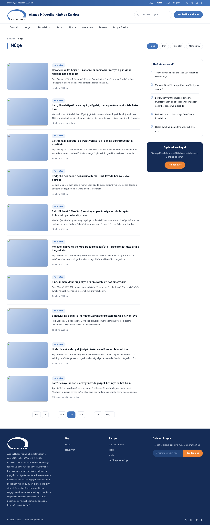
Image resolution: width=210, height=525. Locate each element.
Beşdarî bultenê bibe (188, 14)
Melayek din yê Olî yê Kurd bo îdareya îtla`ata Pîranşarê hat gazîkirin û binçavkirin (95, 249)
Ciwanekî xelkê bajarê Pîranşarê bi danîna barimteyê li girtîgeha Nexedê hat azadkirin (91, 72)
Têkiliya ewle (175, 165)
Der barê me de (116, 444)
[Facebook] (201, 3)
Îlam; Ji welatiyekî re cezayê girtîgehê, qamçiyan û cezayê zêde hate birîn (95, 108)
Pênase (103, 28)
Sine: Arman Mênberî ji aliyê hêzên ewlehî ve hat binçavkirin (89, 282)
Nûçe (27, 28)
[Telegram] (197, 3)
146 (81, 414)
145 (71, 414)
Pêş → (109, 414)
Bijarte (72, 28)
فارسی (167, 3)
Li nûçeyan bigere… (150, 14)
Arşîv (111, 455)
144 (62, 414)
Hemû (152, 46)
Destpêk (14, 28)
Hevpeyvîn (87, 28)
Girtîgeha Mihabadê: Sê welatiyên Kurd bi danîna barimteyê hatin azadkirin (92, 143)
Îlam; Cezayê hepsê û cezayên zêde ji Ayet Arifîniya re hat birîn (91, 383)
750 (98, 414)
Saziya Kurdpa (120, 28)
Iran (164, 46)
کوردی (151, 3)
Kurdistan (177, 46)
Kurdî (159, 3)
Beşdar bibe (193, 453)
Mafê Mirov (44, 28)
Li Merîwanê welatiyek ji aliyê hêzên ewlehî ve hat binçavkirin (90, 350)
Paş (37, 414)
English (176, 3)
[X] (192, 3)
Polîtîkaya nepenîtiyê (118, 460)
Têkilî (111, 450)
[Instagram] (187, 3)
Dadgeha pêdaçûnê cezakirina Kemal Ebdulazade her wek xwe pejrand (91, 178)
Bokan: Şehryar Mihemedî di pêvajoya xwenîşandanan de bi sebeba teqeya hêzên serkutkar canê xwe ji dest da (176, 102)
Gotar (59, 28)
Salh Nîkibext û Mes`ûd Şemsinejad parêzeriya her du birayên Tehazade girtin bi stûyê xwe (90, 214)
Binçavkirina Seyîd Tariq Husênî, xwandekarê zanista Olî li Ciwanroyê (94, 316)
